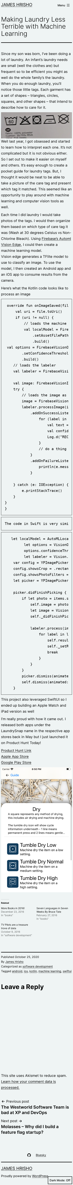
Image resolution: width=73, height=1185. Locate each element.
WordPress (40, 1176)
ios (26, 971)
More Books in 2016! (13, 908)
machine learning (49, 971)
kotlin (33, 971)
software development (38, 966)
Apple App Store (15, 756)
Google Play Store (16, 762)
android (17, 971)
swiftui (67, 971)
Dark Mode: (57, 1180)
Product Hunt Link (16, 750)
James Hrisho (16, 4)
